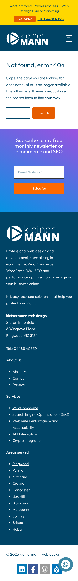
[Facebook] (33, 569)
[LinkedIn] (22, 569)
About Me (20, 371)
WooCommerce (40, 264)
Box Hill (18, 496)
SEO (38, 270)
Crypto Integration (27, 440)
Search (44, 113)
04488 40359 (25, 348)
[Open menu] (69, 38)
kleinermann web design (40, 554)
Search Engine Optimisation (35, 414)
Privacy (18, 384)
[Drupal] (57, 569)
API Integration (24, 434)
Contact (19, 378)
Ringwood (20, 463)
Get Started (24, 19)
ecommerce (16, 264)
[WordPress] (45, 569)
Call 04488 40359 (51, 19)
